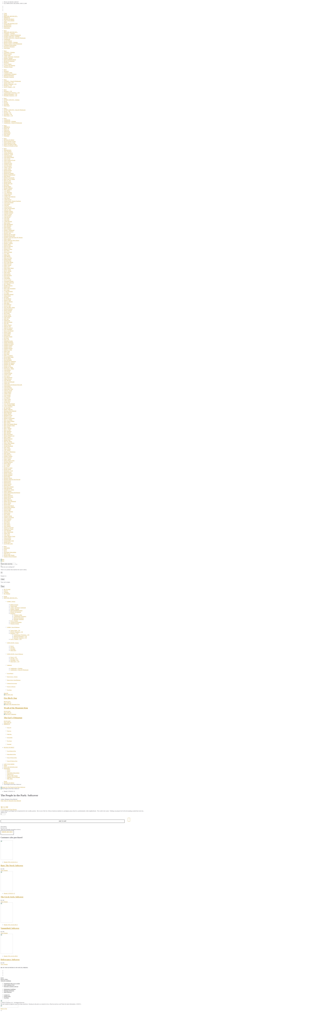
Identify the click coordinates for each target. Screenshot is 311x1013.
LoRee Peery (7, 400)
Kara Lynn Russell (8, 331)
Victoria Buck (7, 539)
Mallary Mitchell (8, 409)
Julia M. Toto (7, 326)
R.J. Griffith (7, 465)
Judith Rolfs (7, 320)
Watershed (6, 135)
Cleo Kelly (6, 218)
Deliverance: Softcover (10, 959)
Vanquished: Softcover (10, 928)
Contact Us (7, 995)
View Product (4, 870)
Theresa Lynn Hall (8, 527)
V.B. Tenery (7, 535)
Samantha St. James (9, 489)
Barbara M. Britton (9, 173)
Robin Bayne (7, 482)
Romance (6, 62)
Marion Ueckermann (9, 418)
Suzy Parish (7, 514)
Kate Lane (6, 339)
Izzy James (6, 290)
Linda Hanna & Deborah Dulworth (13, 384)
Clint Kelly (7, 220)
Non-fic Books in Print (10, 141)
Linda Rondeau (8, 387)
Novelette (6, 104)
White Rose (7, 131)
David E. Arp (7, 233)
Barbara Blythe (8, 170)
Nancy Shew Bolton (9, 443)
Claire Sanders (7, 215)
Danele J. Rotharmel (9, 230)
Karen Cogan (7, 332)
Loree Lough (7, 399)
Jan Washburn (7, 298)
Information (7, 28)
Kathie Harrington (8, 342)
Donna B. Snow (8, 249)
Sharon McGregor (8, 497)
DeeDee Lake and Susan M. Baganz (13, 237)
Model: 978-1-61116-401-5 (11, 924)
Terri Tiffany (7, 524)
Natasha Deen (7, 444)
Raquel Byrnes (8, 472)
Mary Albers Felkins (9, 421)
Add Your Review (12, 809)
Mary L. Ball (7, 430)
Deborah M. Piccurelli (9, 234)
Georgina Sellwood (9, 282)
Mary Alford (7, 422)
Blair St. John (7, 180)
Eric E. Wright (7, 271)
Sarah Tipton (7, 494)
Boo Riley (6, 185)
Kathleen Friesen (8, 345)
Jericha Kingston (8, 309)
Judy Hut (6, 323)
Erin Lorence (7, 274)
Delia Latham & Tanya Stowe (11, 240)
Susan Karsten (7, 508)
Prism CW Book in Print (10, 144)
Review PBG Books (9, 555)
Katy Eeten (7, 352)
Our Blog (6, 998)
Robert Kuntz (7, 481)
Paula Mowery (7, 454)
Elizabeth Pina (7, 261)
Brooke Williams (8, 188)
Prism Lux (6, 130)
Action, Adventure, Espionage (11, 56)
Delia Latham (7, 239)
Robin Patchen (7, 484)
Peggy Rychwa (8, 457)
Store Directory (8, 992)
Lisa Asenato (7, 395)
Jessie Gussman (8, 310)
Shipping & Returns (9, 990)
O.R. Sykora (7, 450)
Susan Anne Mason (9, 505)
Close (5, 13)
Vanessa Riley (7, 538)
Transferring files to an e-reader (12, 983)
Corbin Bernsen (8, 221)
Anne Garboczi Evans (9, 160)
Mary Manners (7, 431)
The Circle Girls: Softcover (12, 897)
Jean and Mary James (9, 307)
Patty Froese (7, 453)
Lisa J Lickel (7, 396)
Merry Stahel (7, 437)
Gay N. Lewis (7, 279)
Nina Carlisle (7, 449)
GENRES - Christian (9, 33)
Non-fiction (7, 48)
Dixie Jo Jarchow (8, 246)
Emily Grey (7, 266)
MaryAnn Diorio (8, 434)
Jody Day (6, 319)
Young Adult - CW (9, 82)
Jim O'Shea (7, 313)
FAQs (5, 549)
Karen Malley (7, 333)
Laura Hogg (7, 371)
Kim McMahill (8, 360)
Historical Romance (9, 75)
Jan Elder (6, 297)
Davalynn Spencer (8, 231)
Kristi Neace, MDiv (9, 368)
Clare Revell (7, 217)
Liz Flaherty (7, 398)
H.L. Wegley (7, 284)
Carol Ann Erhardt (8, 202)
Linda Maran (7, 386)
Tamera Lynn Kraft (9, 517)
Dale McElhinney (8, 224)
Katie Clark (7, 351)
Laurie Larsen (7, 374)
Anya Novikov (8, 166)
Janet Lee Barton (8, 301)
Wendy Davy (7, 542)
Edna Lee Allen (8, 258)
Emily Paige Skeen (9, 268)
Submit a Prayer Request (10, 556)
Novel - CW (7, 111)
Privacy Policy (4, 979)
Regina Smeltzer (8, 475)
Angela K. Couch (8, 154)
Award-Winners (8, 41)
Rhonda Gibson (8, 478)
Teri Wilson (7, 521)
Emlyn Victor (7, 269)
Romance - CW (8, 85)
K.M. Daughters (8, 329)
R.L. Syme (6, 466)
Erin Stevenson (8, 275)
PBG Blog (10, 778)
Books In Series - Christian (11, 42)
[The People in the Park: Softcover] (13, 787)
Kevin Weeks (7, 358)
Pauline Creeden (8, 456)
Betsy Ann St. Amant (9, 179)
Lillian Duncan (8, 379)
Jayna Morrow (7, 304)
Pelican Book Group (9, 460)
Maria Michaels (8, 412)
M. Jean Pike (7, 408)
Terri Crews (7, 523)
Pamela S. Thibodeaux (9, 452)
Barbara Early (7, 172)
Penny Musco (7, 463)
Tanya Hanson (7, 519)
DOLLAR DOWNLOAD (10, 23)
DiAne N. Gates (8, 242)
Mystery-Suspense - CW (10, 84)
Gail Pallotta (7, 278)
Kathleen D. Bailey (9, 344)
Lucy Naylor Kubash (9, 403)
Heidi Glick (7, 287)
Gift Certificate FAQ (9, 985)
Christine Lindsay (8, 211)
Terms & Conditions (6, 980)
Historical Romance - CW (10, 94)
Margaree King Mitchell (10, 411)
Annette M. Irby (8, 163)
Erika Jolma (7, 272)
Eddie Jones (7, 255)
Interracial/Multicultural (10, 59)
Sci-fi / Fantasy (8, 64)
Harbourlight (7, 133)
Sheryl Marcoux (8, 500)
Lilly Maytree (7, 380)
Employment (7, 996)
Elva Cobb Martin (8, 262)
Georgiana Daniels (8, 281)
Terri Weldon (7, 526)
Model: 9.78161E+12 (9, 893)
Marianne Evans (8, 415)
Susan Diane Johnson (9, 507)
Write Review (7, 832)
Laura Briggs (7, 370)
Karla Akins (7, 335)
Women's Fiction (8, 67)
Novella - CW (7, 112)
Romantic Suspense (9, 77)
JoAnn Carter (7, 314)
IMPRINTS (7, 17)
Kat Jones (6, 338)
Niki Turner (7, 447)
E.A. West (6, 253)
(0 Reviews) (4, 809)
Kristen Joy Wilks (8, 367)
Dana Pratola (7, 227)
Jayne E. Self (7, 306)
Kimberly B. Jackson (9, 363)
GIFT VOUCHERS (9, 20)
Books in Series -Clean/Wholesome (13, 43)
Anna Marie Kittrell (9, 157)
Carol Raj (6, 205)
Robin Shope (7, 485)
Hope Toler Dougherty (10, 288)
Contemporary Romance (10, 74)
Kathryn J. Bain (8, 349)
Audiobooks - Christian (10, 121)
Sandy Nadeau (7, 491)
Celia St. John (7, 210)
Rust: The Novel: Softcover (12, 865)
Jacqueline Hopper (8, 294)
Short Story (7, 105)
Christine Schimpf (8, 212)
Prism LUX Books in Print (11, 146)
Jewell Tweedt (7, 312)
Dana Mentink (7, 226)
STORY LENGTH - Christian (11, 36)
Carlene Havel (7, 199)
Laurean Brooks (8, 373)
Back (5, 30)
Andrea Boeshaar (8, 153)
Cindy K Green (8, 214)
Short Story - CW (8, 115)
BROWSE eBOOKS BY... (11, 16)
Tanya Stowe (7, 520)
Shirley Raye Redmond (10, 501)
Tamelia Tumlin (8, 516)
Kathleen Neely (8, 347)
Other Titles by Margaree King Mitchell (11, 800)
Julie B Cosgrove (8, 328)
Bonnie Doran (7, 182)
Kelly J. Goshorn (8, 355)
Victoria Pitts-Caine (9, 540)
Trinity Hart (7, 533)
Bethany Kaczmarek (9, 177)
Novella (6, 102)
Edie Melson (7, 256)
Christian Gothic (8, 72)
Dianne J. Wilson (8, 243)
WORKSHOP (7, 25)
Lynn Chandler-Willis (9, 405)
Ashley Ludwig (8, 167)
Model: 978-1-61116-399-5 (11, 956)
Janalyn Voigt (7, 300)
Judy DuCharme (8, 322)
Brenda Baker (7, 186)
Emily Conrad (7, 265)
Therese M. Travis (8, 529)
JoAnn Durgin (7, 316)
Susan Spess (7, 513)
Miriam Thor (7, 440)
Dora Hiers (7, 250)
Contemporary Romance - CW (12, 92)
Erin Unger (7, 277)
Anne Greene (7, 161)
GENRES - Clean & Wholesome (12, 35)
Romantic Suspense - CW (10, 95)
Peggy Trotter (7, 459)
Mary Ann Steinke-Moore (10, 424)
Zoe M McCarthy (8, 543)
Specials (6, 693)
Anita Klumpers (8, 156)
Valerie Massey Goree (9, 536)
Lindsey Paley (7, 393)
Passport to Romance (9, 46)
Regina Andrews (8, 473)
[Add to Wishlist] (129, 820)
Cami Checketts (8, 193)
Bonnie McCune (8, 183)
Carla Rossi (7, 198)
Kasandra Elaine (8, 336)
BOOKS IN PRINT (9, 19)
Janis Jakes (6, 303)
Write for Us (7, 553)
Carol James (7, 204)
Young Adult (7, 55)
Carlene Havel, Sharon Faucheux (12, 201)
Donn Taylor (7, 247)
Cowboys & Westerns (9, 65)
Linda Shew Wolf (8, 389)
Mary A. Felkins (8, 419)
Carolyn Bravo (8, 207)
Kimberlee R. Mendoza (10, 361)
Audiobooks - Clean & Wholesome (13, 123)
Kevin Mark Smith (8, 357)
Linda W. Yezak (8, 390)
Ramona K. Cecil (8, 470)
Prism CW (6, 128)
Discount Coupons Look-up (11, 986)
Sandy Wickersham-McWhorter (12, 492)
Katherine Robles (8, 341)
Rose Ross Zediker (9, 487)
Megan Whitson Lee (9, 435)
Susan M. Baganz (8, 511)
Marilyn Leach (7, 417)
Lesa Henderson (8, 377)
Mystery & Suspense (9, 61)
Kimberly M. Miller (9, 364)
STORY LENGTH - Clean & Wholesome (15, 38)
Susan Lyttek (7, 510)
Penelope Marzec (8, 462)
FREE (5, 22)
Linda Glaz (7, 383)
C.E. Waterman (8, 192)
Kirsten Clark (7, 366)
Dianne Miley (7, 244)
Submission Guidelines (10, 989)
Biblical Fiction (8, 54)
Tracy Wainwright (8, 532)
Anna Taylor (7, 158)
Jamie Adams (7, 296)
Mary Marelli (7, 433)
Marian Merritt (7, 414)
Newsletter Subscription (10, 552)
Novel (5, 101)
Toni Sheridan (7, 530)
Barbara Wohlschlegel (9, 175)
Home (5, 14)
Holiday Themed (8, 58)
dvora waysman (8, 252)
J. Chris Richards (8, 291)
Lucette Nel (7, 402)
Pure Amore (7, 134)
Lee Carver (7, 376)
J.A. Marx (6, 293)
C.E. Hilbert (7, 191)
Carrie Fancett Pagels (9, 208)
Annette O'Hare (8, 164)
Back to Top (4, 1008)
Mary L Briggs (7, 428)
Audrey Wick (7, 169)
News (5, 550)
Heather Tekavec (8, 285)
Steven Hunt (7, 504)
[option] (155, 788)
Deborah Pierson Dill (9, 236)
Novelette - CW (8, 114)
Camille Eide (7, 195)
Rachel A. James (8, 468)
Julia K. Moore (8, 325)
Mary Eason (7, 427)
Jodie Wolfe (7, 317)
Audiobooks (7, 39)
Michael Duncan (8, 438)
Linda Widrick (7, 392)
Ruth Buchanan (8, 488)
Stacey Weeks (7, 503)
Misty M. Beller (8, 441)
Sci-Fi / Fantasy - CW (9, 87)
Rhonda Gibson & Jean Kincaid (12, 479)
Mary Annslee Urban (9, 425)
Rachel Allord (7, 469)
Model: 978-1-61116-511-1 (11, 862)
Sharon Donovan (8, 495)
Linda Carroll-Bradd (9, 382)
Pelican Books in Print (9, 143)
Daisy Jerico (7, 223)
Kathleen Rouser (8, 348)
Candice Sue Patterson (9, 196)
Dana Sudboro (7, 228)
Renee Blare (7, 476)
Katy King (6, 354)
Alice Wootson (8, 151)
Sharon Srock (7, 498)
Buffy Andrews (8, 189)
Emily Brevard (7, 263)
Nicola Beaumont (8, 446)
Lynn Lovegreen (8, 406)
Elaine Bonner (7, 259)
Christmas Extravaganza (10, 45)
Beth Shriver (7, 176)
